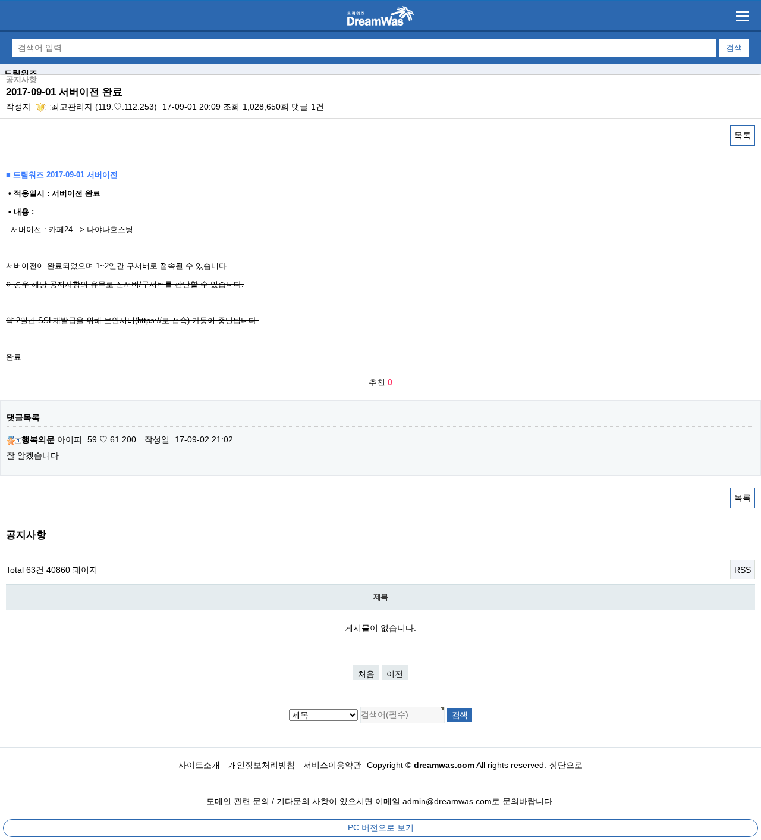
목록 (742, 135)
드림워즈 (20, 73)
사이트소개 (199, 765)
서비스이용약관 (332, 765)
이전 (394, 674)
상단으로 (566, 765)
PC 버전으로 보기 (381, 827)
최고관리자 (72, 106)
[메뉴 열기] (742, 16)
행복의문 (38, 439)
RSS (742, 569)
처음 (366, 674)
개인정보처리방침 (261, 765)
